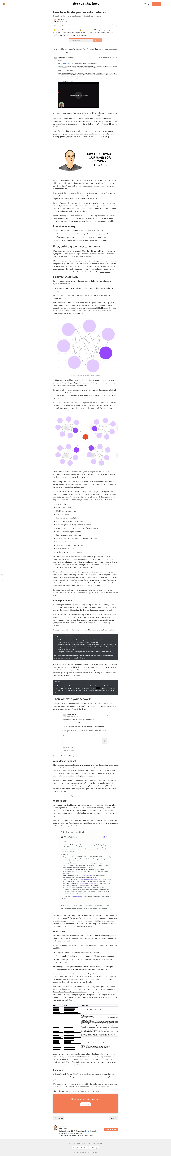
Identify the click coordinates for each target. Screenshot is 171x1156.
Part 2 (107, 272)
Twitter (90, 136)
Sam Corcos (60, 19)
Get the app (94, 1148)
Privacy (84, 1143)
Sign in (165, 4)
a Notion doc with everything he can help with (84, 990)
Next (112, 1118)
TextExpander (60, 807)
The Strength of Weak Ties (78, 477)
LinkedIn (100, 136)
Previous (60, 1118)
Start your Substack (81, 1148)
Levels (91, 113)
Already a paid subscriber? (85, 1109)
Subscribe (156, 4)
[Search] (145, 4)
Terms (89, 1143)
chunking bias (61, 962)
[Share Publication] (149, 4)
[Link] (50, 226)
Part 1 (102, 272)
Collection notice (97, 1143)
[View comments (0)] (62, 25)
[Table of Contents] (2, 578)
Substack (76, 1152)
